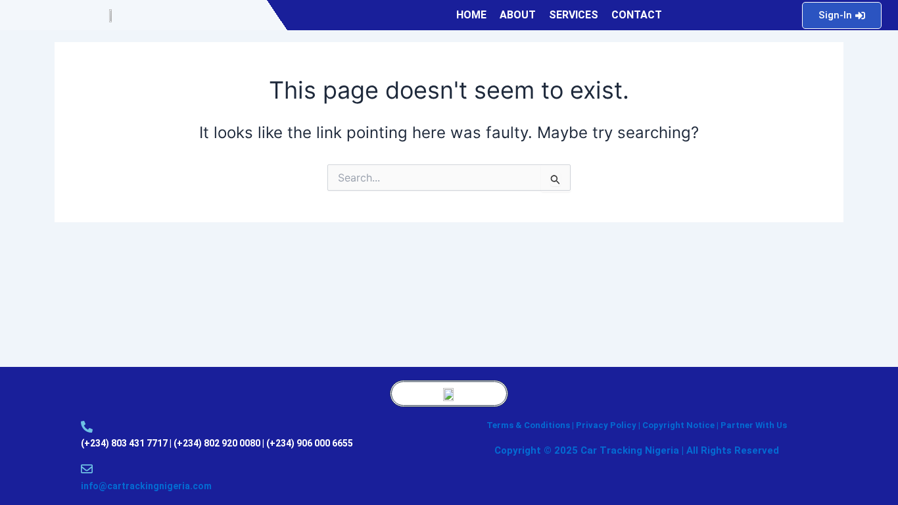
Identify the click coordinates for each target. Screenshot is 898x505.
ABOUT (518, 15)
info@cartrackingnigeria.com (146, 486)
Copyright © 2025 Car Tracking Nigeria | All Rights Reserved (636, 450)
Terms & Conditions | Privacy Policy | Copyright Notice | (603, 425)
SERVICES (573, 15)
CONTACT (636, 15)
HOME (471, 15)
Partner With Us (754, 425)
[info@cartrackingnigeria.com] (87, 469)
